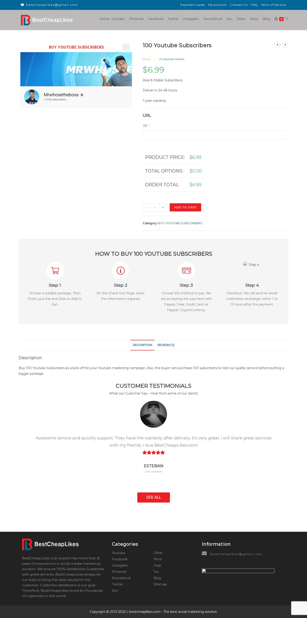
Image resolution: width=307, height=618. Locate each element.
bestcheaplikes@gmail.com (52, 5)
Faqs (157, 565)
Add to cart (185, 207)
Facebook (119, 559)
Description (142, 345)
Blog (157, 578)
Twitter (117, 584)
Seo (115, 591)
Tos (156, 572)
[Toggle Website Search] (287, 19)
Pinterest (119, 572)
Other (158, 553)
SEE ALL (153, 497)
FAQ (254, 5)
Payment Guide (192, 5)
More (158, 559)
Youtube (118, 553)
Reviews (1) (166, 345)
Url (146, 126)
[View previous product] (277, 45)
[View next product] (285, 45)
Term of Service (273, 5)
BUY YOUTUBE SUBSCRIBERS (180, 223)
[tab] (142, 345)
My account (217, 5)
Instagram (120, 565)
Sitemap (160, 584)
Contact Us (238, 5)
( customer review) (171, 59)
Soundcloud (121, 578)
